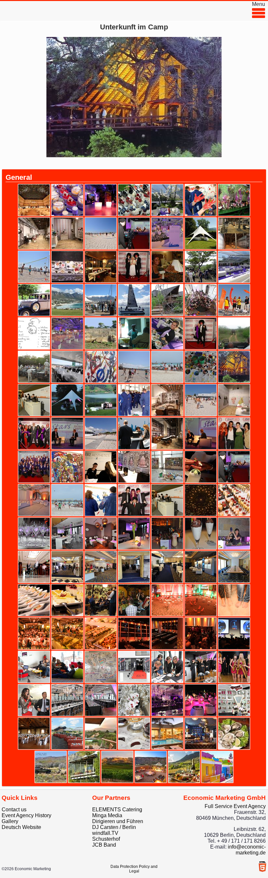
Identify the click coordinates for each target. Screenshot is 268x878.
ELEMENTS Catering (117, 809)
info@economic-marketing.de (247, 849)
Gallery (10, 821)
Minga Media (107, 815)
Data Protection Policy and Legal (134, 868)
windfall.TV (105, 833)
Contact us (14, 809)
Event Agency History (26, 815)
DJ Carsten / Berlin (114, 827)
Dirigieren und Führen (117, 821)
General (19, 177)
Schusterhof (106, 839)
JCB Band (104, 845)
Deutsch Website (21, 827)
